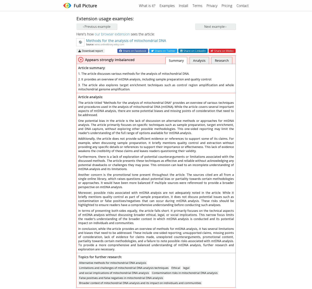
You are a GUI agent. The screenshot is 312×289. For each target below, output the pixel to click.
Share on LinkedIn (194, 51)
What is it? (147, 5)
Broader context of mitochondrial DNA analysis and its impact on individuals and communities (140, 283)
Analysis (199, 60)
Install (183, 5)
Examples (167, 5)
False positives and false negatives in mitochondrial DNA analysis (121, 278)
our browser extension (112, 34)
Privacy (212, 5)
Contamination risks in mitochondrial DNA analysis (185, 273)
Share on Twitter (164, 51)
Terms (197, 5)
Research (222, 60)
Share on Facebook (134, 51)
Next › (215, 26)
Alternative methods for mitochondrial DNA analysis (112, 263)
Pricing (227, 5)
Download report (92, 51)
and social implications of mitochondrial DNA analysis (114, 273)
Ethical (175, 268)
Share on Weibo (224, 51)
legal (186, 268)
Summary (176, 60)
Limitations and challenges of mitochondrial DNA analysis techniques (124, 268)
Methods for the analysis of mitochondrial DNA (126, 40)
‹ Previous (96, 26)
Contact (242, 5)
